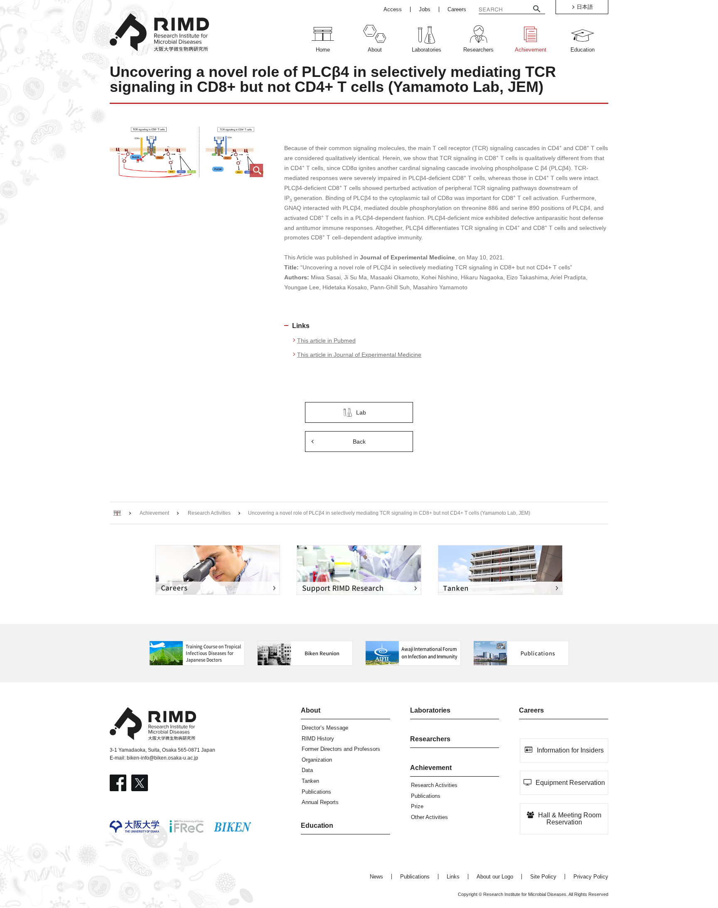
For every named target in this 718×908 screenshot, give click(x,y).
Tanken (310, 781)
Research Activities (434, 785)
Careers (531, 710)
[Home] (117, 513)
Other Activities (429, 817)
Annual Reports (320, 802)
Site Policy (543, 876)
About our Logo (495, 876)
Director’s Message (325, 728)
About (310, 710)
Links (453, 876)
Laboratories (430, 710)
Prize (417, 806)
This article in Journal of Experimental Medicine (359, 354)
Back (359, 441)
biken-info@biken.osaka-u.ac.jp (162, 758)
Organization (317, 760)
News (376, 876)
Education (317, 825)
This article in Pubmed (326, 340)
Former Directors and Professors (341, 749)
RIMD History (318, 738)
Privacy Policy (590, 876)
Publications (316, 792)
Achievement (431, 767)
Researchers (430, 739)
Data (307, 770)
